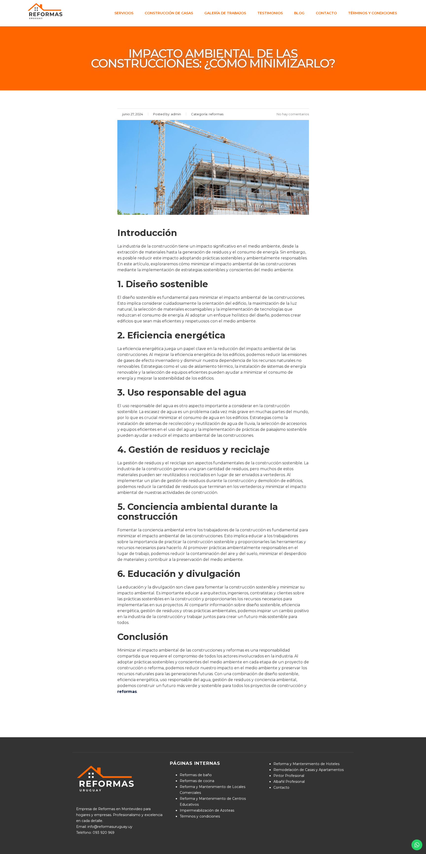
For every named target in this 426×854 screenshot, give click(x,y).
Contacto (326, 13)
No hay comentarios (293, 114)
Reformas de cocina (197, 781)
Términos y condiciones (200, 816)
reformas (127, 691)
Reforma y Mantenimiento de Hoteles (306, 764)
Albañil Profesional (289, 781)
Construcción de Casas (169, 13)
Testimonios (270, 13)
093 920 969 (103, 832)
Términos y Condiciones (372, 13)
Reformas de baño (196, 775)
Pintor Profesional (288, 775)
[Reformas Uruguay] (45, 11)
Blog (299, 13)
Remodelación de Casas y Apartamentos (308, 770)
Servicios (123, 13)
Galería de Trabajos (225, 13)
